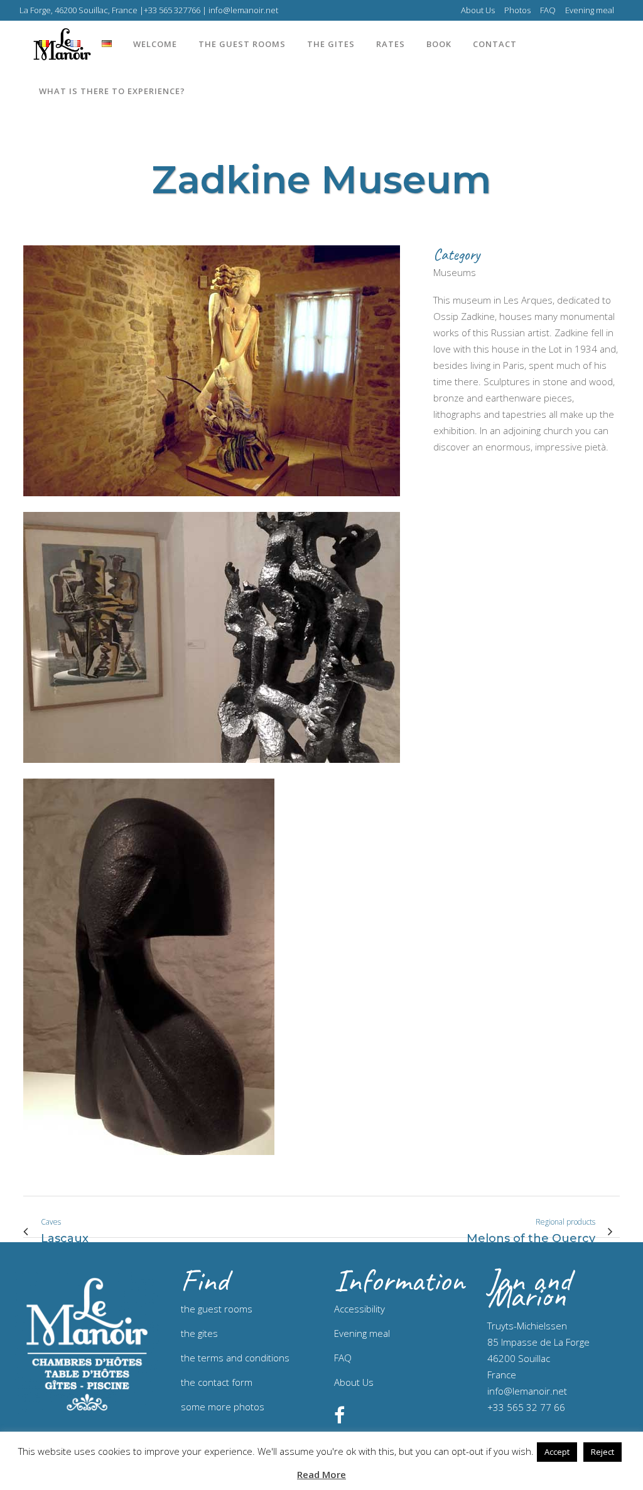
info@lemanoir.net (527, 1391)
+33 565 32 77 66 (526, 1407)
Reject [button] (602, 1451)
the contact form (216, 1382)
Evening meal (589, 10)
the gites (199, 1333)
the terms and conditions (235, 1357)
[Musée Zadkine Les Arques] (211, 504)
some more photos (222, 1406)
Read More (321, 1474)
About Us (478, 10)
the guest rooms (216, 1308)
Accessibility (359, 1308)
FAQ (548, 10)
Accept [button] (557, 1451)
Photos (517, 10)
